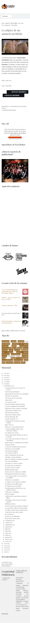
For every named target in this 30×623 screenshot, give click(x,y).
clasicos (14, 346)
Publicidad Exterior (22, 601)
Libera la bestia (9, 494)
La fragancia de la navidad (13, 486)
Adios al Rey (8, 400)
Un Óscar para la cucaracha (13, 398)
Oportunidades (15, 354)
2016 (5, 373)
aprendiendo (6, 344)
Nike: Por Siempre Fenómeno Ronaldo (16, 459)
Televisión (14, 25)
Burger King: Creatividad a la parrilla (16, 442)
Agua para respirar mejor (13, 415)
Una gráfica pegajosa (11, 451)
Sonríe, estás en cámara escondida (15, 472)
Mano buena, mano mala (12, 518)
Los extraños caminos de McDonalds (16, 508)
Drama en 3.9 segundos (12, 480)
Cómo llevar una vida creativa (14, 512)
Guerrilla (17, 350)
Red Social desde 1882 (11, 417)
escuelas (19, 348)
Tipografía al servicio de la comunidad (16, 394)
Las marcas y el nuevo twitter (14, 463)
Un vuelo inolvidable (11, 461)
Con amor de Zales (10, 402)
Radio (3, 358)
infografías (24, 350)
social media (9, 363)
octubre (7, 522)
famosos (25, 348)
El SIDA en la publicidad (12, 516)
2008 (5, 548)
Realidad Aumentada (19, 358)
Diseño (14, 348)
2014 (5, 377)
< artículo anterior (11, 95)
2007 (5, 550)
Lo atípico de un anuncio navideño (15, 482)
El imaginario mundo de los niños (15, 474)
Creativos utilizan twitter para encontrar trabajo (14, 430)
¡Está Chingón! (6, 566)
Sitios (3, 363)
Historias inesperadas (11, 470)
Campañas (5, 346)
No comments (6, 25)
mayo (6, 533)
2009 (5, 545)
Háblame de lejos (10, 504)
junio (6, 531)
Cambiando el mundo (20, 344)
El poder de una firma (11, 396)
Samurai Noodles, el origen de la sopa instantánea (11, 322)
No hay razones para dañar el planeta (16, 506)
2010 (5, 543)
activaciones (5, 341)
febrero (7, 539)
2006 (5, 552)
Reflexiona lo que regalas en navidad (16, 408)
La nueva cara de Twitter (12, 467)
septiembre (8, 525)
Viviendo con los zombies (12, 449)
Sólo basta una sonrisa (11, 412)
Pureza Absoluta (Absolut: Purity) (15, 404)
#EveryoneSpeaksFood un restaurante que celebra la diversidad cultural (10, 291)
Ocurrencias (5, 354)
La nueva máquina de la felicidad (15, 406)
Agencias (13, 341)
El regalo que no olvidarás (13, 465)
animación (21, 341)
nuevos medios (22, 352)
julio (6, 529)
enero (7, 541)
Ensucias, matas (9, 445)
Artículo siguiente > (19, 92)
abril (6, 535)
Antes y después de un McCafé (14, 455)
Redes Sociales (18, 360)
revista (26, 360)
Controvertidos (6, 348)
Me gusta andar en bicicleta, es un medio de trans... (15, 489)
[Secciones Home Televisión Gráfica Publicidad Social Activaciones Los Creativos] (7, 16)
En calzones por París (11, 433)
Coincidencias (24, 346)
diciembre (8, 386)
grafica (11, 350)
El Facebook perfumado (12, 392)
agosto (7, 527)
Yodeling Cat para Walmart (13, 457)
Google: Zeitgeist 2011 (11, 419)
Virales (23, 363)
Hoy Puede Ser (9, 514)
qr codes (25, 356)
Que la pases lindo (7, 564)
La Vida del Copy (7, 562)
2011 (5, 384)
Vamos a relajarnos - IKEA (10, 305)
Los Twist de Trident (11, 453)
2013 (5, 379)
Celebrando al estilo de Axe (13, 410)
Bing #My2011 (9, 425)
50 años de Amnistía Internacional (15, 447)
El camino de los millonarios (13, 484)
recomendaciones (7, 360)
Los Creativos (7, 352)
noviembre (8, 520)
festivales (5, 350)
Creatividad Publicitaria (8, 573)
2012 (5, 381)
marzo (7, 537)
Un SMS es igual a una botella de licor (16, 510)
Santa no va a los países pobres (14, 427)
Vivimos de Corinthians (12, 492)
